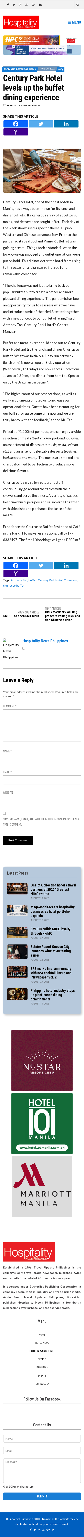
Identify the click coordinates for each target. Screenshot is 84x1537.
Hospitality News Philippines (23, 105)
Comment (10, 706)
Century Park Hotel (50, 580)
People (42, 1359)
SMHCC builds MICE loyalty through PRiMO (50, 931)
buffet (33, 580)
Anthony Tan (19, 580)
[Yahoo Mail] (15, 131)
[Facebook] (15, 123)
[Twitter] (41, 123)
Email (7, 772)
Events (42, 1375)
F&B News (42, 1367)
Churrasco (70, 580)
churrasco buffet (13, 585)
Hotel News (42, 1342)
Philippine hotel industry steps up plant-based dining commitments (53, 994)
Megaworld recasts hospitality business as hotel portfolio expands (53, 911)
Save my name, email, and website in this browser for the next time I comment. (42, 822)
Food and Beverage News (19, 69)
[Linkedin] (66, 123)
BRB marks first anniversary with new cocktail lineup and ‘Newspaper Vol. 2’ (51, 972)
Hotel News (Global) (42, 1351)
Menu (76, 22)
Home (42, 1334)
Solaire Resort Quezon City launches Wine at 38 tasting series (51, 950)
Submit (42, 1496)
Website (8, 792)
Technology (42, 1383)
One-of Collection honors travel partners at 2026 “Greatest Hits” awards (53, 889)
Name (7, 751)
